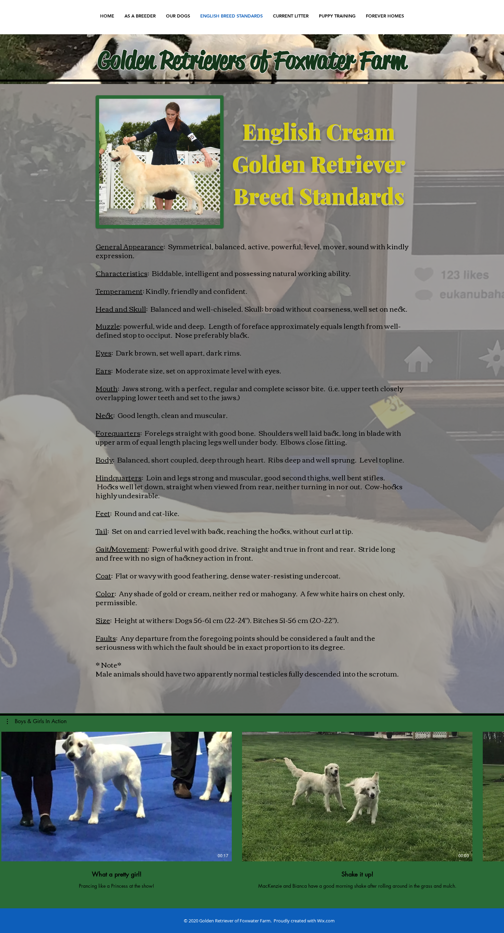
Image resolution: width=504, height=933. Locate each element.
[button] (37, 721)
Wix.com (326, 921)
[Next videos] (494, 795)
